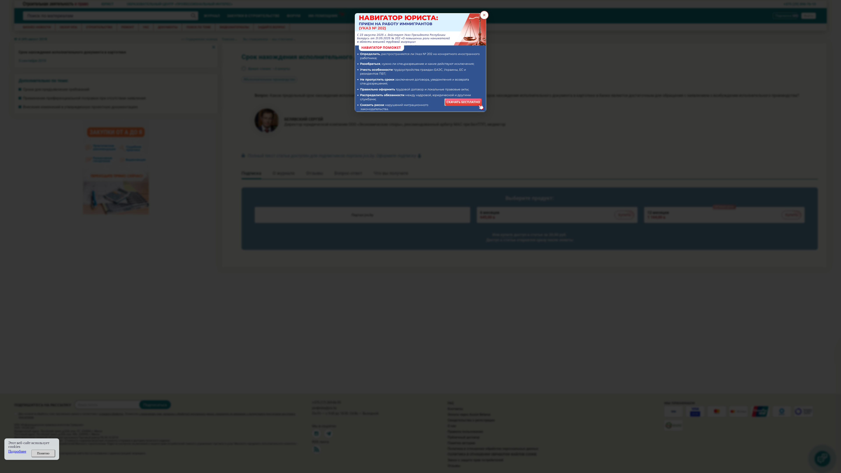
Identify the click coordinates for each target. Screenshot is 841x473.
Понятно (43, 453)
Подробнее (17, 451)
